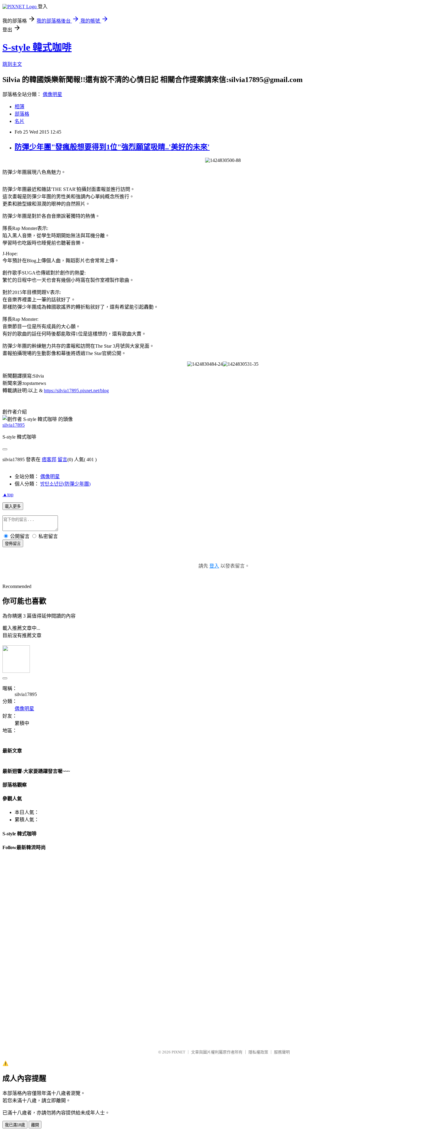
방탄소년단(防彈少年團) (65, 483)
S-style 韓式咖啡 (37, 47)
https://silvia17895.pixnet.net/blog (76, 390)
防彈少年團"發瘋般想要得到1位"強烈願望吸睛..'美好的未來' (112, 147)
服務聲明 (282, 1052)
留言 (62, 459)
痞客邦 (49, 459)
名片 (19, 121)
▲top (7, 494)
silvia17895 (13, 425)
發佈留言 (13, 543)
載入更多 (13, 506)
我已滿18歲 (15, 1125)
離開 (35, 1125)
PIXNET (178, 1052)
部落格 (22, 114)
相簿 (19, 106)
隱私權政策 (258, 1052)
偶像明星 (52, 94)
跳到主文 (12, 64)
